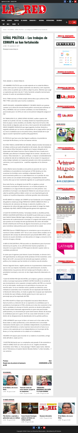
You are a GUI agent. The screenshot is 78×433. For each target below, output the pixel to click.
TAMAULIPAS (32, 20)
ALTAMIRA (9, 20)
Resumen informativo (46, 416)
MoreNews (50, 431)
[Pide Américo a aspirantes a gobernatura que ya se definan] (11, 408)
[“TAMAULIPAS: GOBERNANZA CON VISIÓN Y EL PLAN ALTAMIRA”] (44, 380)
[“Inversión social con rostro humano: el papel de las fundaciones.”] (27, 380)
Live (74, 22)
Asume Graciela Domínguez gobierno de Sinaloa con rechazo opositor (29, 418)
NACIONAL (41, 20)
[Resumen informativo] (48, 408)
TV (18, 24)
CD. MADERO (24, 20)
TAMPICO (16, 20)
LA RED (5, 46)
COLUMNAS (59, 20)
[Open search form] (66, 22)
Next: (45, 362)
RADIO (14, 24)
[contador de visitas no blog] (65, 44)
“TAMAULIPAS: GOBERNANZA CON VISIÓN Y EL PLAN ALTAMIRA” (43, 389)
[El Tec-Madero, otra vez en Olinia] (10, 380)
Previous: (14, 363)
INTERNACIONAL (50, 20)
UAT (3, 24)
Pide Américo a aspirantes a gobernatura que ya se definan (11, 417)
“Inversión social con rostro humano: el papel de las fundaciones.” (27, 389)
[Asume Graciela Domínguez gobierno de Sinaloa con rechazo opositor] (29, 408)
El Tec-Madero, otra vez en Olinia (10, 388)
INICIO (3, 20)
